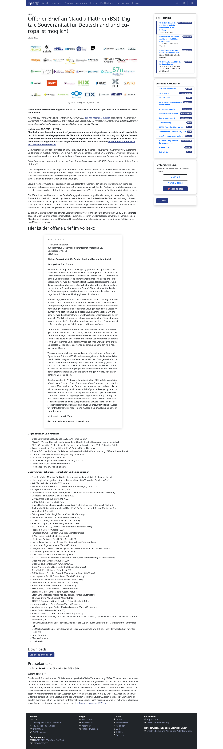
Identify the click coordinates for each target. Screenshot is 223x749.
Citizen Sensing (165, 122)
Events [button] (93, 3)
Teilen (163, 200)
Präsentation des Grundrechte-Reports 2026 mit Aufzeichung (169, 38)
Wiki (118, 728)
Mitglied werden (90, 728)
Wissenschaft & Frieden (168, 113)
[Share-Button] (184, 3)
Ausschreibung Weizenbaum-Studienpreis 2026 (169, 51)
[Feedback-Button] (177, 3)
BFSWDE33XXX (41, 743)
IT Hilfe (119, 732)
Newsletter (87, 722)
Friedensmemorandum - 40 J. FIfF (172, 131)
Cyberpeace (164, 93)
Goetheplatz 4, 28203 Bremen (46, 722)
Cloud (119, 719)
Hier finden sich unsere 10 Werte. (90, 703)
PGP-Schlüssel (39, 732)
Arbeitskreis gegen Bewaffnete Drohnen (170, 103)
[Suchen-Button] (192, 3)
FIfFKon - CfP (164, 147)
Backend (120, 735)
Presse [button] (135, 3)
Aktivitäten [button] (81, 3)
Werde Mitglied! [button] (175, 182)
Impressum (152, 719)
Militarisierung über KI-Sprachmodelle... (168, 141)
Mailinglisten (122, 722)
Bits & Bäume (164, 98)
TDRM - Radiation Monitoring (171, 127)
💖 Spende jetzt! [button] (175, 188)
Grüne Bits (163, 152)
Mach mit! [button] (175, 176)
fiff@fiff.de (38, 728)
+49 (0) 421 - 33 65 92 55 (44, 725)
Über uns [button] (56, 3)
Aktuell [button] (45, 3)
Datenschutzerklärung (158, 722)
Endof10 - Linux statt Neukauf (171, 136)
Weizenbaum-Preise (167, 109)
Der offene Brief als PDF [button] (41, 654)
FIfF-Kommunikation (167, 89)
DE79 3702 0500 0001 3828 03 (49, 740)
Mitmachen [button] (123, 3)
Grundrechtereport (167, 118)
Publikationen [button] (107, 3)
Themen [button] (69, 3)
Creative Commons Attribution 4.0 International (170, 731)
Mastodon (87, 719)
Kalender (86, 725)
